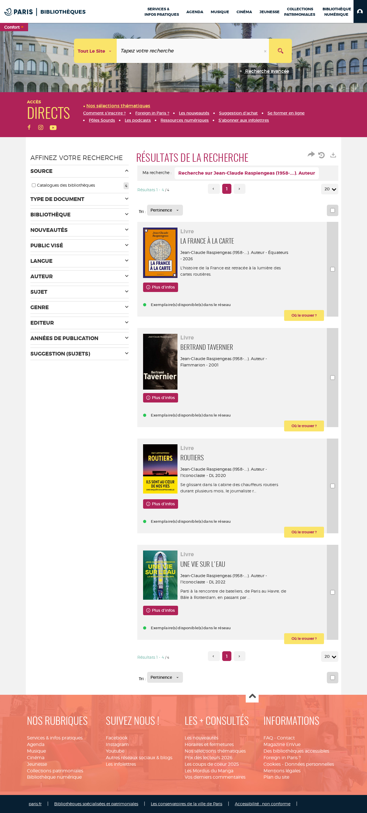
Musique (36, 751)
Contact (286, 738)
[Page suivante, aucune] (239, 189)
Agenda (35, 744)
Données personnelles (309, 764)
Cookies (272, 764)
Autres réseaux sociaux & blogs (139, 757)
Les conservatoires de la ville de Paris (186, 803)
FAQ (268, 738)
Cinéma (35, 757)
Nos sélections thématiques (215, 751)
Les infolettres (121, 764)
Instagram (117, 744)
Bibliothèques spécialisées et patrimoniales (96, 803)
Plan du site (276, 777)
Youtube (115, 751)
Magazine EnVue (281, 744)
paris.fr (35, 803)
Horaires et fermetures (209, 744)
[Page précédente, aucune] (214, 189)
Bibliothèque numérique (54, 777)
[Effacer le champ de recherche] (265, 51)
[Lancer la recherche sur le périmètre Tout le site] (280, 51)
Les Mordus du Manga (209, 770)
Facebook (117, 738)
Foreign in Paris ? (282, 757)
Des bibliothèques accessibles (296, 751)
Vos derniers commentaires (215, 777)
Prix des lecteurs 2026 (209, 757)
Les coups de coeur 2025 (212, 764)
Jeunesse (37, 764)
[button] (360, 11)
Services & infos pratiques (55, 738)
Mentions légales (281, 770)
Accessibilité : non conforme (262, 803)
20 (327, 189)
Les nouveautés (201, 738)
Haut (252, 696)
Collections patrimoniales (55, 770)
